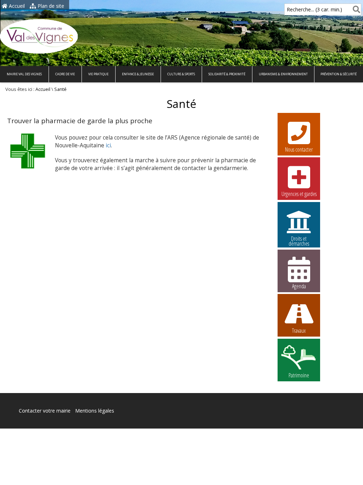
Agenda (299, 286)
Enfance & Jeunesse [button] (138, 74)
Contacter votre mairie (45, 410)
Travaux (299, 330)
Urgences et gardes (299, 194)
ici (108, 145)
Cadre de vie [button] (65, 74)
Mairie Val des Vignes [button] (24, 74)
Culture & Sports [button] (181, 74)
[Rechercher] (355, 9)
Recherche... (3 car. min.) (314, 9)
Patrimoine (299, 375)
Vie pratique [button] (98, 74)
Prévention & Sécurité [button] (338, 74)
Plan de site (50, 5)
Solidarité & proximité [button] (226, 74)
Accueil (16, 5)
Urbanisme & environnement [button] (283, 74)
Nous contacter (299, 149)
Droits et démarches (299, 240)
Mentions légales (94, 410)
